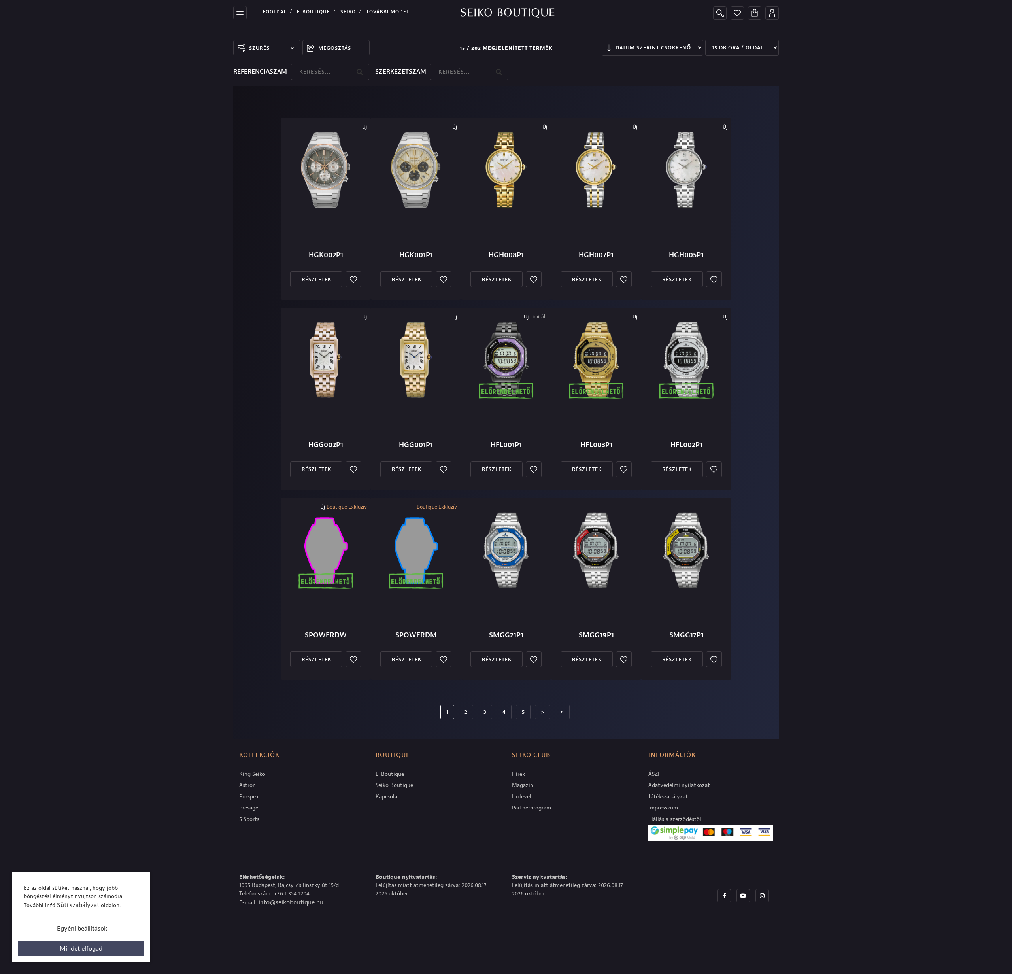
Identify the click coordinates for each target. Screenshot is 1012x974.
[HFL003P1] (596, 359)
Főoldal (275, 12)
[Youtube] (743, 895)
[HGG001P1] (416, 359)
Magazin (522, 785)
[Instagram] (762, 895)
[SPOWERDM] (416, 550)
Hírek (518, 774)
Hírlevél (521, 796)
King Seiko (252, 774)
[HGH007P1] (596, 170)
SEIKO (348, 12)
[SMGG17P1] (686, 550)
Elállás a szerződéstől (674, 819)
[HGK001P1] (416, 170)
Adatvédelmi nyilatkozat (679, 785)
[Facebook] (724, 895)
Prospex (249, 796)
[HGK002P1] (325, 170)
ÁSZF (654, 774)
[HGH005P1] (686, 170)
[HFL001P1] (506, 359)
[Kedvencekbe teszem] (353, 279)
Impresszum (663, 807)
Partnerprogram (531, 807)
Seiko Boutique (394, 785)
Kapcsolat (388, 796)
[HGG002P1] (325, 359)
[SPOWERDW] (325, 550)
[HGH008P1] (506, 170)
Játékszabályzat (668, 796)
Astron (247, 785)
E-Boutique (313, 12)
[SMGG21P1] (506, 550)
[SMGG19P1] (596, 550)
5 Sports (249, 819)
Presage (248, 807)
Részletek (316, 279)
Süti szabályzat (79, 905)
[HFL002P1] (686, 359)
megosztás (334, 48)
